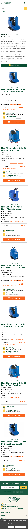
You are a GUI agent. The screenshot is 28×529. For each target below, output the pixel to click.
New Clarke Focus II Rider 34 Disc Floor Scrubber (13, 325)
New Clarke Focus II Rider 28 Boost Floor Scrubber (13, 443)
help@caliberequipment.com (10, 506)
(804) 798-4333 (13, 104)
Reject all (11, 527)
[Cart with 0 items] (24, 3)
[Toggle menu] (2, 3)
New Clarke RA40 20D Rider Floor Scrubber (11, 208)
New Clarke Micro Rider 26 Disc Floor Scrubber (13, 149)
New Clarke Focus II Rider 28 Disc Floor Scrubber (13, 90)
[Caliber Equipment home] (7, 3)
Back (3, 11)
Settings (4, 527)
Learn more (20, 114)
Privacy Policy (11, 524)
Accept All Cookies (20, 527)
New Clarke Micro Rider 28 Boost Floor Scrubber (13, 384)
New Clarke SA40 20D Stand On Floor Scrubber (13, 266)
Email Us (20, 104)
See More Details (14, 87)
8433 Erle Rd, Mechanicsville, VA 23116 (13, 508)
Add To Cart (15, 122)
